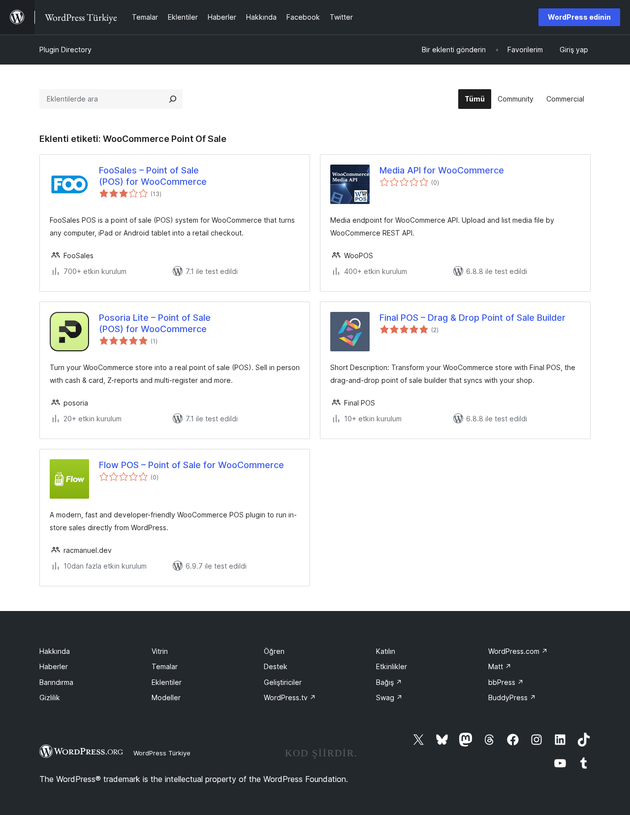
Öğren (274, 651)
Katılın (385, 651)
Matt (499, 666)
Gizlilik (49, 697)
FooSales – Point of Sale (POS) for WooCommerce (153, 176)
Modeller (166, 697)
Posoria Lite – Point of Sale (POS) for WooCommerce (155, 323)
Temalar (165, 666)
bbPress (506, 682)
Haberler (53, 666)
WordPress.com (518, 651)
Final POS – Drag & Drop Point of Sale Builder (472, 317)
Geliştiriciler (283, 682)
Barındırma (56, 682)
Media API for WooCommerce (441, 170)
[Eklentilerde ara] (173, 99)
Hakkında (54, 651)
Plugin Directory (65, 49)
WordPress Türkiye (161, 753)
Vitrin (160, 651)
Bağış (389, 682)
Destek (275, 666)
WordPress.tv (290, 697)
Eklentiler (167, 682)
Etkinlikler (391, 666)
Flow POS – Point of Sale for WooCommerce (191, 465)
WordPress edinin (579, 17)
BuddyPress (512, 697)
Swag (389, 697)
